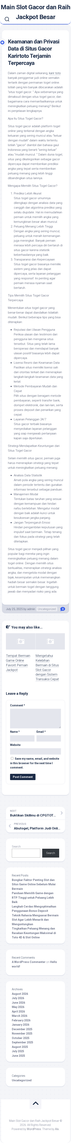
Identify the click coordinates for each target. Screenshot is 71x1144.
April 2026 (18, 1011)
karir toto (55, 73)
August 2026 (20, 993)
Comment (17, 705)
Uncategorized (47, 609)
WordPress (34, 1129)
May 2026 (18, 1007)
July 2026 (18, 998)
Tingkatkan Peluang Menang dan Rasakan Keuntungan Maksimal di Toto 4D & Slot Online (34, 933)
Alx (57, 1129)
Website (15, 744)
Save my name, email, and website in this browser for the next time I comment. (34, 763)
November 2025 (22, 1033)
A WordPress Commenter (29, 962)
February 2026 (21, 1020)
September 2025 (22, 1042)
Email (41, 731)
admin (31, 609)
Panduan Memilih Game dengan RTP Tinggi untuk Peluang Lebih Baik (33, 898)
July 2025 (18, 1051)
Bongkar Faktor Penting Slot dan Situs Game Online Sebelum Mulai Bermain (34, 884)
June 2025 (18, 1055)
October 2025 (20, 1038)
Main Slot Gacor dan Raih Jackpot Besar (35, 12)
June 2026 (18, 1002)
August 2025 (20, 1046)
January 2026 (20, 1024)
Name (15, 731)
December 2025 (22, 1029)
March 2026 (19, 1015)
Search (16, 846)
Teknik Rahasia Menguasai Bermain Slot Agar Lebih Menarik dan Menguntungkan (35, 920)
